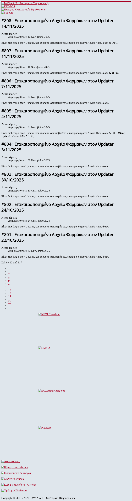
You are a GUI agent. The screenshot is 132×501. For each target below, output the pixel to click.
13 (9, 293)
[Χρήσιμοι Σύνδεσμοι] (66, 490)
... (9, 283)
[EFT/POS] (8, 6)
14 (9, 296)
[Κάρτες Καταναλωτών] (66, 467)
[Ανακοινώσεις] (66, 461)
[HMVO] (66, 363)
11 (9, 286)
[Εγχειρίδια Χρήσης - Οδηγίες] (66, 484)
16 (9, 302)
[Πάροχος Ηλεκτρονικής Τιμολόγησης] (23, 9)
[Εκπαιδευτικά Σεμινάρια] (66, 473)
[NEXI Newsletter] (66, 328)
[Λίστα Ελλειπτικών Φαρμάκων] (66, 406)
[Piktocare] (66, 441)
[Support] (7, 12)
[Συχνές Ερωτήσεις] (66, 478)
